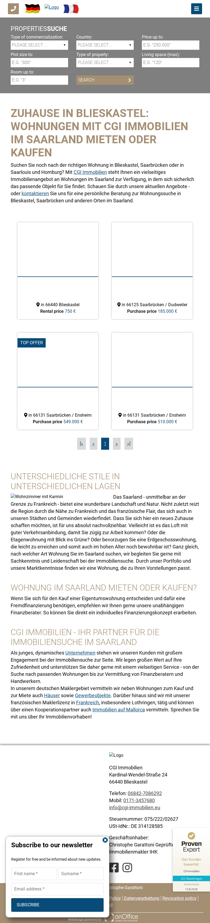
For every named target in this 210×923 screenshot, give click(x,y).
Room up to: (22, 72)
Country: (84, 37)
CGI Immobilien (90, 172)
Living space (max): (161, 54)
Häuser (52, 695)
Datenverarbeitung (141, 898)
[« (81, 443)
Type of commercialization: (37, 37)
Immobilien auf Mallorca (118, 709)
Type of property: (92, 54)
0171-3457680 (139, 800)
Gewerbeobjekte (93, 695)
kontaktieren (35, 193)
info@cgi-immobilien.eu (134, 807)
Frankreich (87, 702)
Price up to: (153, 37)
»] (128, 443)
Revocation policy (179, 898)
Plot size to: (22, 54)
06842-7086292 (145, 793)
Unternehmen (80, 653)
